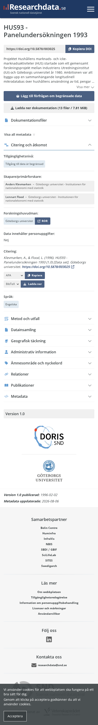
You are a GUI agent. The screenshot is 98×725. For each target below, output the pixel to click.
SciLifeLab (49, 555)
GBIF (54, 550)
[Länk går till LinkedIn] (49, 639)
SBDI (44, 550)
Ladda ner (35, 284)
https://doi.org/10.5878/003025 (46, 267)
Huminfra (49, 533)
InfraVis (49, 539)
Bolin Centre (49, 528)
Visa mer (84, 87)
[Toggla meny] (90, 9)
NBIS (49, 544)
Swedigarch (49, 566)
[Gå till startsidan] (34, 9)
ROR (43, 222)
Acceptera (15, 716)
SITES (49, 560)
